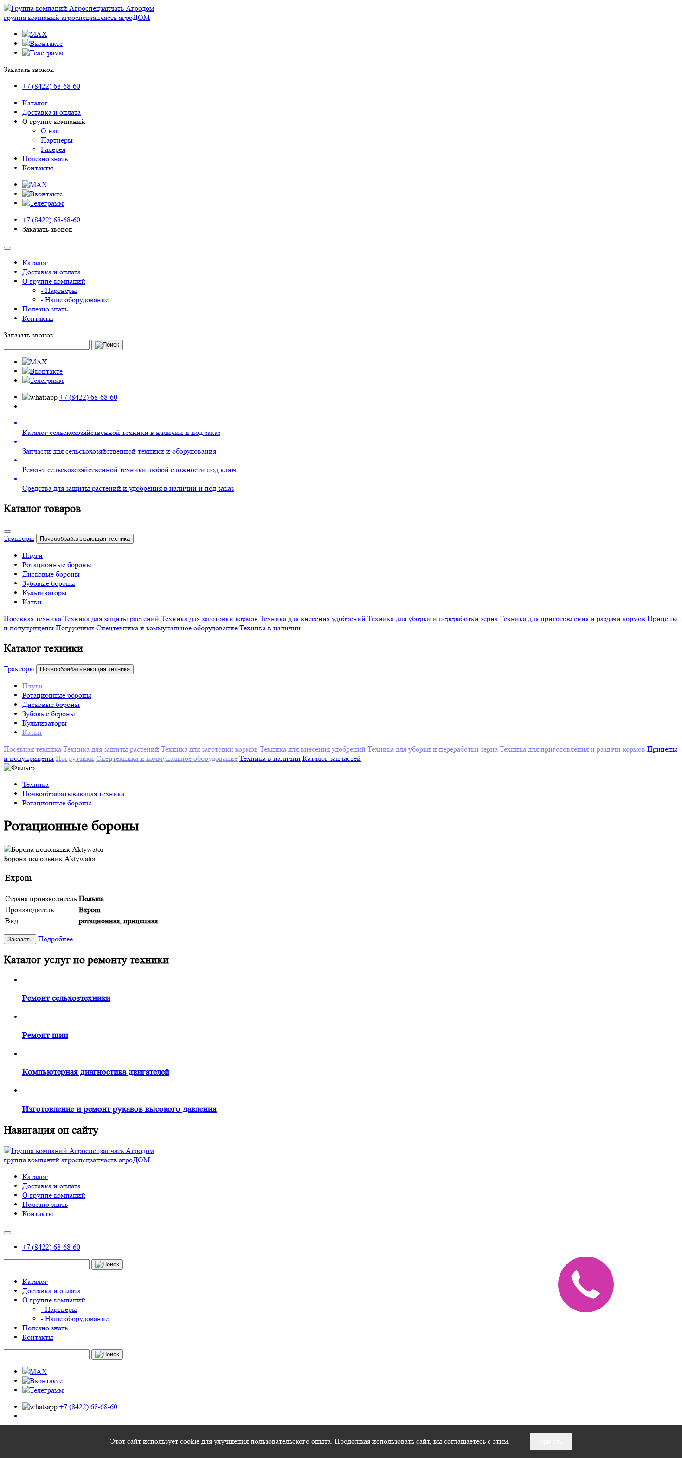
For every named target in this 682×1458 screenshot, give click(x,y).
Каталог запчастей (331, 758)
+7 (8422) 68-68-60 (51, 86)
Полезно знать (45, 158)
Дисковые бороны (51, 574)
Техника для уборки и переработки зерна (432, 618)
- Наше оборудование (75, 299)
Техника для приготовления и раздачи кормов (572, 618)
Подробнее (55, 938)
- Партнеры (59, 290)
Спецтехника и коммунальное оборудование (167, 627)
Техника (35, 784)
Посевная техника (32, 618)
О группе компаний (53, 281)
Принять (551, 1441)
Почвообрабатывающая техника (85, 538)
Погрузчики (75, 627)
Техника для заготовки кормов (209, 618)
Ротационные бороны (56, 564)
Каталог (35, 102)
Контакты (37, 167)
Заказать (19, 939)
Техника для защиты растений (111, 618)
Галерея (53, 149)
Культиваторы (44, 592)
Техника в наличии (270, 627)
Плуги (32, 555)
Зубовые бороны (48, 583)
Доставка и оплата (51, 112)
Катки (32, 601)
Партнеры (57, 140)
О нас (50, 130)
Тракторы (19, 538)
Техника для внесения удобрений (313, 618)
